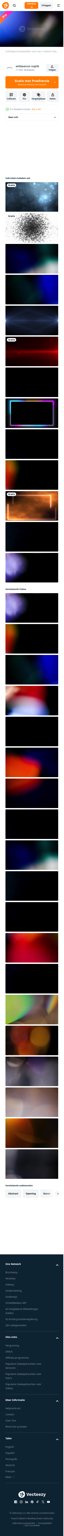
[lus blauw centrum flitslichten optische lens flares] (31, 319)
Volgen (52, 69)
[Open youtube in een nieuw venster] (47, 1500)
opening (31, 1192)
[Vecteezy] (5, 5)
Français (10, 1469)
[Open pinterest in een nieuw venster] (30, 1500)
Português (11, 1457)
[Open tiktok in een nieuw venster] (36, 1500)
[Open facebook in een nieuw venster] (14, 1500)
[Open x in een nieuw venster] (41, 1500)
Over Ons (10, 1419)
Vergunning (12, 1344)
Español (10, 1451)
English (9, 1445)
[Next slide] (50, 1192)
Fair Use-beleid (30, 1523)
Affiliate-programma (17, 1356)
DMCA (8, 1350)
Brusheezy (11, 1271)
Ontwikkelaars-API (15, 1301)
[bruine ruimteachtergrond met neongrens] (31, 504)
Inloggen (46, 5)
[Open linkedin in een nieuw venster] (25, 1500)
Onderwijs (11, 1295)
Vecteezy (10, 1277)
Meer (8, 1475)
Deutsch (10, 1463)
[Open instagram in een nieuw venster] (19, 1500)
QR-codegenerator (16, 1323)
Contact (9, 1413)
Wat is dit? (36, 109)
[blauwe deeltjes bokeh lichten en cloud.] (31, 195)
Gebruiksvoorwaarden (22, 1521)
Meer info (13, 115)
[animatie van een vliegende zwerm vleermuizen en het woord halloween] (31, 226)
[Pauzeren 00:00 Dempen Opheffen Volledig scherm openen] (32, 29)
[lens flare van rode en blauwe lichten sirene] (31, 350)
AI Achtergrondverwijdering (21, 1317)
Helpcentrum (12, 1407)
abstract (13, 1192)
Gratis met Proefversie (32, 82)
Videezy (9, 1283)
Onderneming (13, 1289)
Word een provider (16, 1425)
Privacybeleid (43, 1521)
